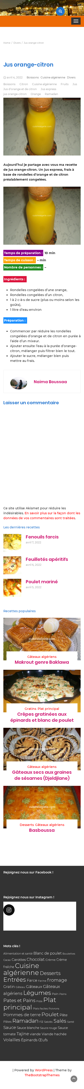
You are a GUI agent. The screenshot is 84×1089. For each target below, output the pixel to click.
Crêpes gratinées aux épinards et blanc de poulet (42, 717)
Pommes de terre (22, 1014)
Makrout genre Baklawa (42, 662)
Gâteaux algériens (41, 657)
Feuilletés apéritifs (47, 559)
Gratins (30, 709)
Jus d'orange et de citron (20, 89)
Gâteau (20, 987)
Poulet (50, 1014)
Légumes (37, 992)
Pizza (39, 1001)
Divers (71, 77)
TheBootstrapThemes (42, 1075)
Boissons (33, 77)
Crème (50, 960)
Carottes (19, 959)
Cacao (7, 960)
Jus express (48, 89)
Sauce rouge (48, 1028)
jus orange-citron (15, 94)
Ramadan (51, 94)
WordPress (44, 1070)
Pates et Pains (19, 1000)
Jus (75, 84)
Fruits (65, 84)
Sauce (9, 1027)
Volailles (11, 1039)
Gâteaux (34, 986)
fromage (57, 980)
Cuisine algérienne (53, 77)
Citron (23, 84)
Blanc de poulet (47, 953)
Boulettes (68, 953)
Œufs (43, 1040)
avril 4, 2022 (15, 77)
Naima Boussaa (50, 382)
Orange (36, 94)
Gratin (9, 986)
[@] (39, 910)
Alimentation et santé (17, 953)
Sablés (48, 1021)
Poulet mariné (42, 582)
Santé (70, 1021)
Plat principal (48, 709)
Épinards (29, 1040)
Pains (62, 994)
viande (35, 1034)
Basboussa (42, 830)
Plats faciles (40, 1008)
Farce (32, 980)
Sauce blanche (28, 1028)
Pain (55, 994)
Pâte (63, 1015)
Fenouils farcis (42, 537)
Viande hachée (54, 1034)
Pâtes (7, 1021)
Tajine (23, 1033)
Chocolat (36, 959)
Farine (42, 980)
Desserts (27, 825)
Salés (60, 1021)
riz (41, 1022)
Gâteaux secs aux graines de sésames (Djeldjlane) (42, 775)
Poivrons (54, 1008)
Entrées (14, 979)
